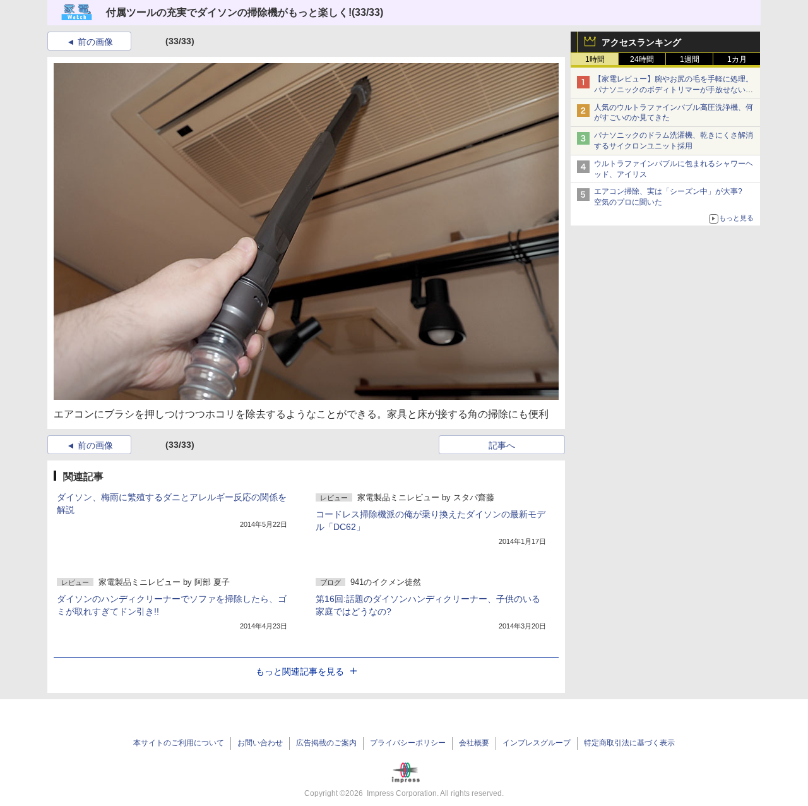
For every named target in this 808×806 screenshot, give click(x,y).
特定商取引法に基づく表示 (629, 742)
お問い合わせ (260, 742)
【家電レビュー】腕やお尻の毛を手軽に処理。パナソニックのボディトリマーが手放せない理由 (673, 90)
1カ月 (737, 59)
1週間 (689, 59)
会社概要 (474, 742)
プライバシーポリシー (408, 742)
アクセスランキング (641, 42)
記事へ (502, 445)
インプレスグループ (536, 742)
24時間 (642, 59)
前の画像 (95, 42)
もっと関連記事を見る (300, 671)
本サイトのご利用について (178, 742)
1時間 (595, 59)
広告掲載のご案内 (326, 742)
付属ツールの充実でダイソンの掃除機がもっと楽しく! (229, 12)
